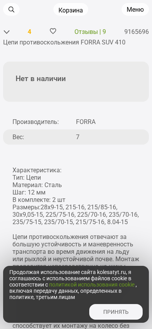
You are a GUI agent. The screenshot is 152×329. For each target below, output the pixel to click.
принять (116, 312)
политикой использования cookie (92, 284)
